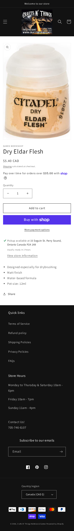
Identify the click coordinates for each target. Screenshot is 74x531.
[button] (5, 21)
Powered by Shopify (55, 524)
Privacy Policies (18, 351)
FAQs (11, 361)
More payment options (37, 229)
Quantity (8, 185)
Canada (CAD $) (35, 494)
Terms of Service (19, 324)
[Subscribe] (61, 451)
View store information (22, 255)
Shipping (7, 166)
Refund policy (17, 333)
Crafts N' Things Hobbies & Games (31, 524)
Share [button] (11, 294)
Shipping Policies (19, 342)
